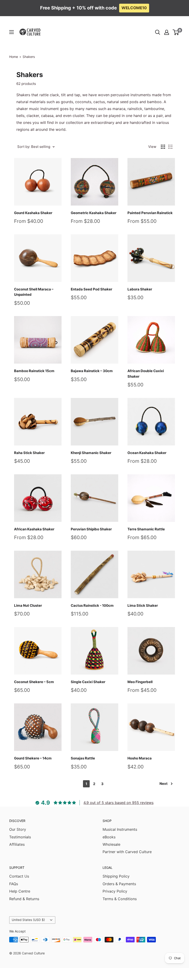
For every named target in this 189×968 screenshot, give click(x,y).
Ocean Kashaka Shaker (146, 453)
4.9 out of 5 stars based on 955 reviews (118, 802)
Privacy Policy (115, 891)
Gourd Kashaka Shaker (33, 213)
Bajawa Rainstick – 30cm (92, 371)
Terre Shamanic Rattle (146, 529)
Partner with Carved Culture (127, 851)
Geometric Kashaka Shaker (93, 213)
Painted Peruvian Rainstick (150, 213)
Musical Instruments (120, 829)
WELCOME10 (134, 8)
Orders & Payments (119, 883)
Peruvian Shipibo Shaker (91, 529)
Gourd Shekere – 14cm (33, 758)
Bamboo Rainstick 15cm (34, 371)
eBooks (109, 837)
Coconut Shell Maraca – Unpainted (33, 292)
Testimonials (20, 837)
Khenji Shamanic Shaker (91, 453)
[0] (176, 32)
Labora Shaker (139, 289)
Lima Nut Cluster (28, 605)
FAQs (13, 883)
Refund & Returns (24, 898)
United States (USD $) (28, 920)
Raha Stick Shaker (29, 453)
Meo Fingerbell (140, 682)
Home (13, 57)
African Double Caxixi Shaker (145, 373)
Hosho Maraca (139, 758)
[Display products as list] (170, 147)
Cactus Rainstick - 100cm (92, 605)
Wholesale (111, 844)
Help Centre (19, 891)
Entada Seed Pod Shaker (91, 289)
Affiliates (17, 844)
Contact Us (19, 876)
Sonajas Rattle (83, 758)
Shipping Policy (116, 876)
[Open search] (157, 32)
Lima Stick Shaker (142, 605)
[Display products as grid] (163, 147)
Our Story (17, 829)
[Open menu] (11, 32)
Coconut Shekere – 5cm (34, 682)
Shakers (29, 57)
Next (163, 783)
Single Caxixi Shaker (88, 682)
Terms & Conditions (120, 898)
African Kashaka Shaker (34, 529)
